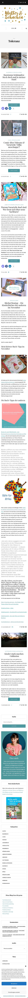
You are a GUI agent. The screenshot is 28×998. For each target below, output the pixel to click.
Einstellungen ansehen (14, 992)
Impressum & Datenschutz (8, 995)
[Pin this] (26, 114)
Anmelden (5, 960)
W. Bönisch (5, 926)
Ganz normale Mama (7, 902)
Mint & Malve (5, 913)
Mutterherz (8, 651)
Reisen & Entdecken (17, 651)
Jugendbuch (5, 842)
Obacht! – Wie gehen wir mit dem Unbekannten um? (13, 931)
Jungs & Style (5, 845)
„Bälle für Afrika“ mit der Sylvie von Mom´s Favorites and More (13, 509)
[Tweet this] (22, 114)
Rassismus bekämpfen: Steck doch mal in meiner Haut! (14, 77)
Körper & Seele (6, 851)
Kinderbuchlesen (6, 909)
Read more (14, 105)
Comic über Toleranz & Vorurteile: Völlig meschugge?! (14, 144)
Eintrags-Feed (6, 963)
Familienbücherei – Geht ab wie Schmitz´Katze (12, 621)
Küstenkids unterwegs (7, 911)
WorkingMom (6, 883)
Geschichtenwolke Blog (8, 904)
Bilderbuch (9, 72)
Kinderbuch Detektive (7, 907)
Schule (4, 868)
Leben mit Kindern (10, 204)
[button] (25, 966)
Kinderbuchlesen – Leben (7, 608)
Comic (9, 140)
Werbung (4, 880)
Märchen (4, 857)
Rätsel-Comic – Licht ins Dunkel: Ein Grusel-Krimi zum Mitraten (13, 927)
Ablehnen (14, 988)
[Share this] (20, 114)
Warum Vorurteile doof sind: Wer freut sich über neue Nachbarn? (14, 209)
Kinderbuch (5, 848)
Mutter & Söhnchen (7, 930)
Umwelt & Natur (6, 877)
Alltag (4, 831)
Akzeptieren (14, 983)
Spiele (3, 871)
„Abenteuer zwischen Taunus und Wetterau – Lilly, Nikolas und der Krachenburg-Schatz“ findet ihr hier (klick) (13, 792)
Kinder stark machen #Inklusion (14, 654)
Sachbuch (5, 865)
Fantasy (4, 839)
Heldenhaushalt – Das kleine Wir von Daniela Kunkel (14, 612)
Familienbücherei (6, 900)
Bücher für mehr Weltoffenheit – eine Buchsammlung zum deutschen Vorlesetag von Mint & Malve (13, 434)
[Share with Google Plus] (24, 114)
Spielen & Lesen (17, 72)
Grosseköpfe (5, 905)
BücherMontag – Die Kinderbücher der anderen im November (14, 305)
